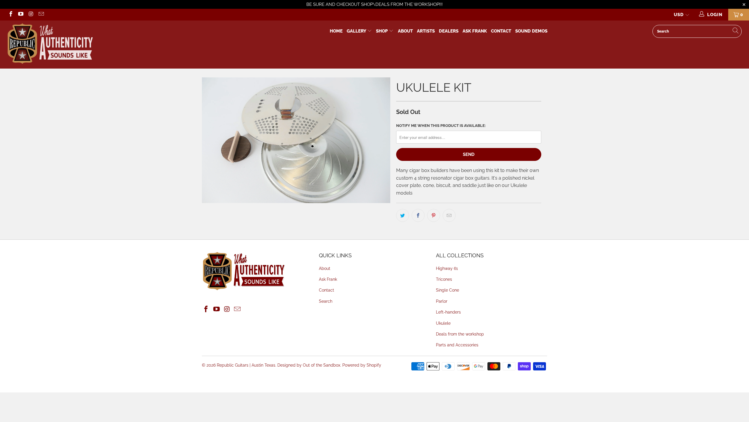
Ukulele (443, 323)
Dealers (448, 31)
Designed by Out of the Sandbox (308, 365)
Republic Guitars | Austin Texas (246, 365)
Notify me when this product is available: (441, 125)
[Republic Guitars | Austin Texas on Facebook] (10, 14)
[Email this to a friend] (449, 215)
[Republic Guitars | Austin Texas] (115, 45)
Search (325, 301)
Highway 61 (447, 268)
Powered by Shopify (361, 365)
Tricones (444, 279)
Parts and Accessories (457, 345)
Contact (501, 31)
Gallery (357, 31)
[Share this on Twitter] (402, 215)
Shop (382, 31)
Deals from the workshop (460, 334)
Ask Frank (475, 31)
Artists (426, 31)
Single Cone (447, 290)
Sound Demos (531, 31)
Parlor (441, 301)
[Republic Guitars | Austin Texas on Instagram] (31, 14)
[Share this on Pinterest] (433, 215)
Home (336, 31)
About (405, 31)
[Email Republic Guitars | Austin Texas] (41, 14)
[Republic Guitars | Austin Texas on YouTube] (21, 14)
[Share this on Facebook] (418, 215)
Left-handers (448, 312)
